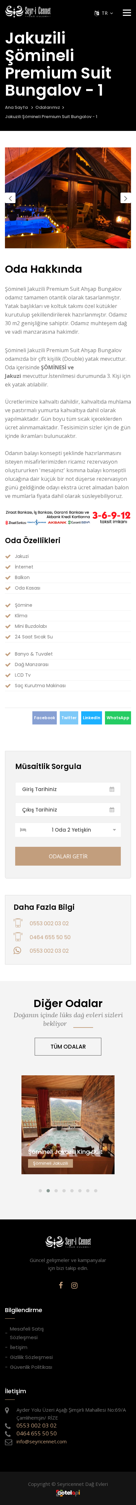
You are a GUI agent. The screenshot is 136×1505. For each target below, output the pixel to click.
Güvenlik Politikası (31, 1367)
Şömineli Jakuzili (68, 1130)
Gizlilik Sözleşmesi (31, 1357)
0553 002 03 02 (49, 923)
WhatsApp (118, 718)
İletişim (18, 1347)
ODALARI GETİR (68, 856)
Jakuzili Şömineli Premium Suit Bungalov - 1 (51, 116)
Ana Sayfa (16, 107)
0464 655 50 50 (50, 937)
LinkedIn (91, 718)
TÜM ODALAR (68, 1047)
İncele (68, 1139)
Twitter (69, 718)
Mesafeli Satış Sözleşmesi (27, 1333)
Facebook (44, 718)
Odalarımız (47, 107)
